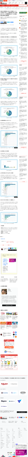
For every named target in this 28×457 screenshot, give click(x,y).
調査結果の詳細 (3, 238)
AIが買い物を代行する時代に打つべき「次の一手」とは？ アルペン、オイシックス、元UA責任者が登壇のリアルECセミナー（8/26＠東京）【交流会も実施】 (21, 446)
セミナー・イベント (20, 430)
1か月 (26, 18)
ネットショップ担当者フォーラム (3, 3)
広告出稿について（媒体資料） (11, 421)
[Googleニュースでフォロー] (24, 417)
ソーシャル (13, 433)
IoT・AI (20, 0)
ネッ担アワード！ (13, 3)
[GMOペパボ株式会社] (23, 392)
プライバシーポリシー (4, 422)
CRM (12, 435)
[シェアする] (9, 248)
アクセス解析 (8, 436)
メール (7, 433)
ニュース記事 (25, 430)
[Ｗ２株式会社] (19, 401)
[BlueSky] (16, 334)
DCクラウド (22, 0)
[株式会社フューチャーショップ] (4, 392)
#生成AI (11, 242)
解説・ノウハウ (20, 432)
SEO (1, 433)
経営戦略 (15, 356)
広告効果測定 (2, 440)
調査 (12, 447)
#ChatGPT (7, 241)
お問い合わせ (16, 421)
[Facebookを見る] (19, 417)
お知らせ (19, 431)
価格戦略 (2, 442)
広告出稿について (22, 3)
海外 (1, 448)
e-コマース (3, 356)
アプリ (13, 434)
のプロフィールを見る (9, 305)
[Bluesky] (22, 417)
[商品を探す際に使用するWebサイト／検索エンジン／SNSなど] (9, 138)
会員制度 (7, 435)
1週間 (23, 18)
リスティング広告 (8, 431)
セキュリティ (13, 443)
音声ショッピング (8, 434)
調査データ (20, 433)
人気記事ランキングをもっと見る (23, 61)
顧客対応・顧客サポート (9, 442)
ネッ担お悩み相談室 (10, 3)
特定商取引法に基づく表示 (11, 422)
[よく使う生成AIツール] (9, 189)
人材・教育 (8, 443)
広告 (1, 434)
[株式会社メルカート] (11, 401)
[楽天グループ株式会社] (4, 384)
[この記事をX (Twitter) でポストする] (10, 248)
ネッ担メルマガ (16, 3)
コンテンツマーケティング (3, 431)
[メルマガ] (14, 332)
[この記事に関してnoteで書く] (14, 248)
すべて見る (24, 181)
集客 (12, 430)
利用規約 (22, 421)
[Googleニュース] (14, 337)
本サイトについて (3, 421)
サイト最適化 (13, 436)
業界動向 (2, 447)
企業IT (17, 0)
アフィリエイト (13, 431)
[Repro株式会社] (3, 401)
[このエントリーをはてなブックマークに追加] (12, 248)
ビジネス (11, 356)
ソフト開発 (18, 0)
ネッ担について (19, 3)
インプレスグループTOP (23, 422)
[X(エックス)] (14, 334)
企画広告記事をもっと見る (23, 147)
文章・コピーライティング (9, 440)
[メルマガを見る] (17, 417)
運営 (12, 440)
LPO (1, 436)
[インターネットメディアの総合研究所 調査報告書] (9, 454)
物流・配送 (13, 442)
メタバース (8, 430)
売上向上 (2, 435)
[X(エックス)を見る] (21, 417)
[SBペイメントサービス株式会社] (14, 384)
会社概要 (16, 422)
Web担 (4, 336)
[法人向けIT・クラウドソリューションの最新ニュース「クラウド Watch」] (15, 454)
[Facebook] (16, 332)
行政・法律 (8, 447)
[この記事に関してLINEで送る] (15, 248)
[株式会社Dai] (14, 392)
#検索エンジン (8, 242)
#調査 (13, 242)
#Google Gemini (11, 241)
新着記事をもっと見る (23, 93)
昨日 (20, 18)
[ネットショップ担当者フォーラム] (3, 418)
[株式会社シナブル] (3, 406)
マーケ (7, 356)
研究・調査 (23, 0)
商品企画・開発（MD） (3, 443)
